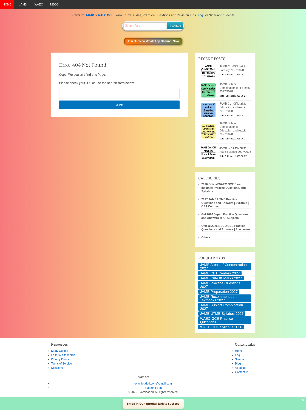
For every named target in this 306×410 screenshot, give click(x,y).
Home (239, 350)
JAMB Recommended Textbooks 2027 (217, 298)
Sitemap (240, 359)
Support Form (153, 387)
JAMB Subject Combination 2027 (221, 307)
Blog (200, 15)
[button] (153, 41)
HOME (7, 4)
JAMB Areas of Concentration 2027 (223, 266)
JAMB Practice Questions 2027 (220, 285)
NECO (54, 4)
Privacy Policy (60, 359)
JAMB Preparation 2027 (219, 292)
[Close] (303, 400)
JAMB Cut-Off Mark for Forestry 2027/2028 (233, 68)
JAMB (23, 4)
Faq (237, 355)
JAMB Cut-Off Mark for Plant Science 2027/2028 (235, 150)
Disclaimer (57, 367)
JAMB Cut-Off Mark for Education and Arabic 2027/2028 (233, 107)
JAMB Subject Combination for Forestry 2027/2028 (234, 88)
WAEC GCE (105, 15)
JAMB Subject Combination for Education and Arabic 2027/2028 (232, 129)
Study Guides (59, 350)
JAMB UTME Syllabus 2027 (221, 314)
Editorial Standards (63, 355)
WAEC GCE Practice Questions (216, 320)
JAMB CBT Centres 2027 (220, 273)
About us (240, 367)
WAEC (39, 4)
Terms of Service (61, 363)
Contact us (241, 372)
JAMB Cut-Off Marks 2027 (221, 278)
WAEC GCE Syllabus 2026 (221, 327)
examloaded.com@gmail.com (153, 383)
